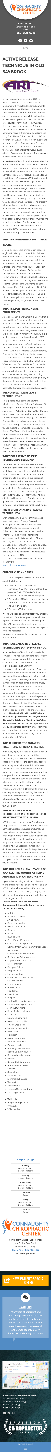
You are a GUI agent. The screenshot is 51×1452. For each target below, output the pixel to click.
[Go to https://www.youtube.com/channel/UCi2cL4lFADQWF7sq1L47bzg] (31, 41)
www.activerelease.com (14, 565)
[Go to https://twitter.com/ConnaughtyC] (25, 41)
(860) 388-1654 (25, 26)
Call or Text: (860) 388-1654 (25, 1250)
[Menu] (25, 1448)
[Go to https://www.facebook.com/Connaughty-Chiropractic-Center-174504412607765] (20, 41)
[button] (25, 1280)
